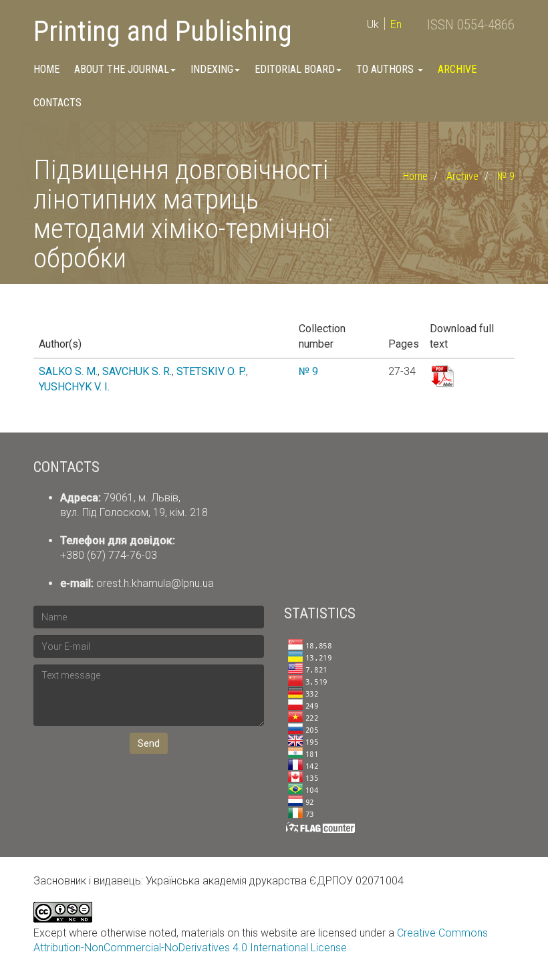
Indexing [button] (211, 69)
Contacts (57, 102)
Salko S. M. (68, 371)
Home (46, 69)
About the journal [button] (121, 69)
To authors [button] (386, 69)
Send (149, 743)
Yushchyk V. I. (74, 386)
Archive (457, 69)
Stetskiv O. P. (211, 371)
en (396, 24)
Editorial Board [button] (295, 69)
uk (373, 24)
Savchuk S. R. (137, 371)
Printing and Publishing (162, 31)
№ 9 (506, 176)
